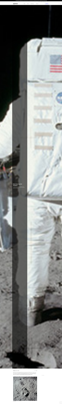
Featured (14, 370)
